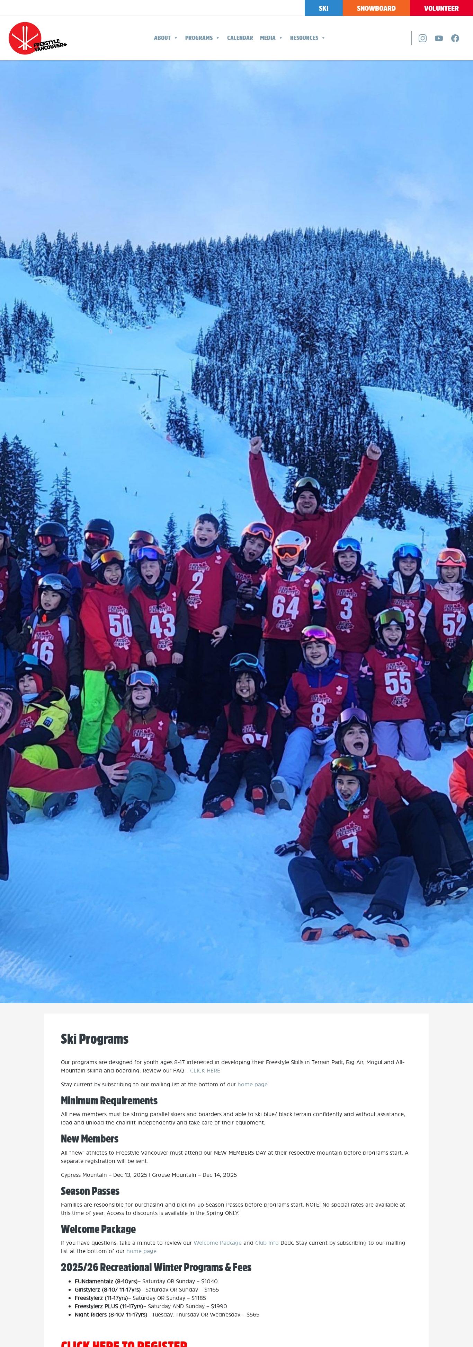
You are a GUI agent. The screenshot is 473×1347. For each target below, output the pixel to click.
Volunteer (441, 8)
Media (268, 38)
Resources (304, 38)
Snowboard (376, 8)
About (162, 38)
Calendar (240, 38)
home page (253, 1084)
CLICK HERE (205, 1070)
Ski (324, 8)
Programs (199, 38)
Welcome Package (218, 1242)
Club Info (267, 1242)
